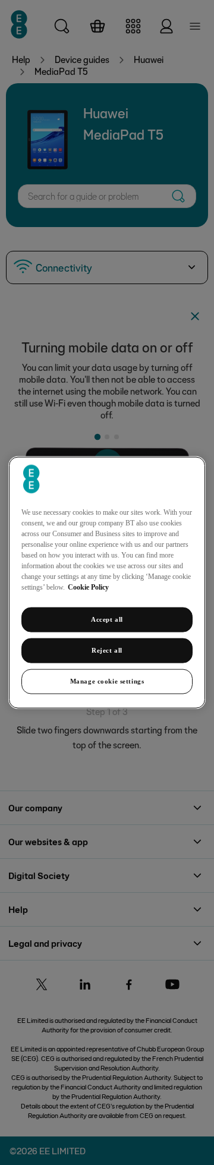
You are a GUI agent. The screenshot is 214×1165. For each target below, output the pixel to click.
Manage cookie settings (107, 680)
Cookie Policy (88, 587)
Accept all (107, 619)
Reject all (107, 650)
